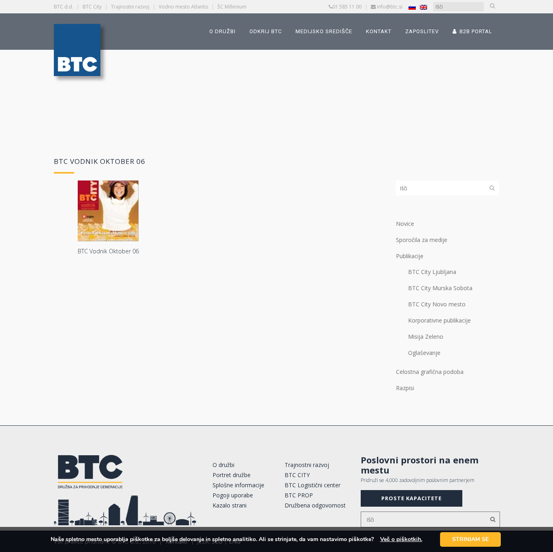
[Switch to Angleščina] (423, 7)
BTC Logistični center (312, 485)
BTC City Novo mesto (437, 304)
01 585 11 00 (347, 6)
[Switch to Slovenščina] (412, 7)
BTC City (92, 6)
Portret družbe (232, 475)
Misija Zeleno (425, 336)
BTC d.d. (63, 6)
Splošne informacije (238, 485)
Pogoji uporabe (233, 495)
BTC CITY (297, 475)
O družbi (223, 465)
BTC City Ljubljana (432, 272)
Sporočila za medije (421, 240)
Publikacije (409, 256)
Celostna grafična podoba (430, 372)
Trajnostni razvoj (130, 6)
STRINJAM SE (470, 539)
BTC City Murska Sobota (440, 288)
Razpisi (405, 388)
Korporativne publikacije (439, 320)
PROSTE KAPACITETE (411, 498)
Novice (405, 223)
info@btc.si (389, 6)
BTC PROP (299, 495)
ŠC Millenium (232, 6)
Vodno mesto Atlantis (183, 6)
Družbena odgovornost (315, 505)
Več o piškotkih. (401, 539)
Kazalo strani (230, 505)
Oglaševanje (424, 353)
